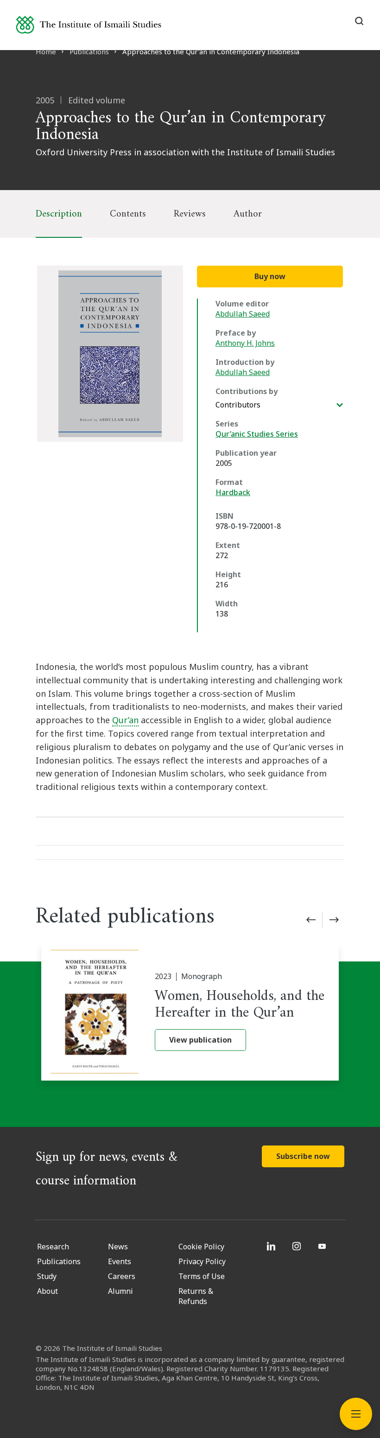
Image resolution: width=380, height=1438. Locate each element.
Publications (89, 51)
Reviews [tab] (190, 214)
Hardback (232, 492)
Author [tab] (248, 214)
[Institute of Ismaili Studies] (88, 25)
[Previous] (311, 919)
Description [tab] (59, 214)
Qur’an (125, 719)
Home (46, 51)
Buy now (269, 276)
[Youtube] (323, 1246)
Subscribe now (303, 1156)
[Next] (334, 919)
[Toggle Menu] (356, 1414)
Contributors (237, 405)
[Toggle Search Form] (359, 21)
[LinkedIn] (272, 1246)
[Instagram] (298, 1246)
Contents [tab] (128, 214)
